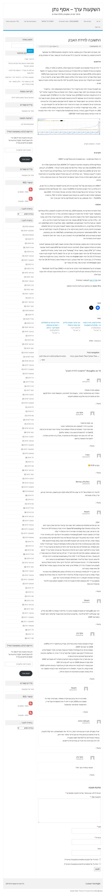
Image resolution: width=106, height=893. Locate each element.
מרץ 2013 (30, 558)
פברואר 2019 (29, 344)
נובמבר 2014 (29, 483)
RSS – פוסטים (23, 192)
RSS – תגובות (23, 201)
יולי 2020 (31, 315)
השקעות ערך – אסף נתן (76, 9)
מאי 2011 (30, 638)
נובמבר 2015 (29, 441)
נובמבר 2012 (29, 575)
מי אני (98, 21)
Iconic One (74, 891)
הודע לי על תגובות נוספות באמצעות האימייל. (81, 859)
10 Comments (95, 46)
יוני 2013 (31, 546)
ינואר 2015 (30, 474)
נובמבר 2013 (29, 525)
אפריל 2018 (29, 357)
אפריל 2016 (29, 420)
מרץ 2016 (30, 424)
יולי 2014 (31, 495)
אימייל (98, 838)
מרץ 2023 (30, 268)
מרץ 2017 (30, 386)
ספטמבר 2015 (28, 449)
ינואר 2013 (30, 567)
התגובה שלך (95, 797)
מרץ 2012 (30, 600)
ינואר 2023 (30, 277)
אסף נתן (53, 46)
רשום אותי (26, 159)
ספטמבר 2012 (28, 579)
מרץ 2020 (30, 323)
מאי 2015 (30, 466)
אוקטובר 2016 (29, 403)
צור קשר (97, 27)
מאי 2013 (30, 550)
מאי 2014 (30, 504)
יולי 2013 (31, 541)
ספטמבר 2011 (28, 621)
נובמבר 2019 (29, 331)
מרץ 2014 (30, 512)
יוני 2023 (31, 264)
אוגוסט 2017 (29, 373)
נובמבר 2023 (29, 256)
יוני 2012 (31, 592)
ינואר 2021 (30, 306)
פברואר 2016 (29, 428)
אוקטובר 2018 (29, 352)
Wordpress (98, 891)
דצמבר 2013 (29, 520)
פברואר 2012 (29, 604)
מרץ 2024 (30, 251)
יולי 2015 (31, 457)
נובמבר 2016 (29, 399)
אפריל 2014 (29, 508)
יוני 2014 (31, 499)
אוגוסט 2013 (29, 537)
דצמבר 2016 (29, 394)
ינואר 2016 (30, 432)
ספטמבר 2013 (28, 533)
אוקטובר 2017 (29, 369)
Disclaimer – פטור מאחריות (68, 21)
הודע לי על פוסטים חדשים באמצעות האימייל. (81, 864)
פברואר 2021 (29, 302)
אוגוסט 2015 (29, 453)
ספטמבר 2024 (28, 230)
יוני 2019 (31, 336)
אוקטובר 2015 (29, 445)
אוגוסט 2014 (29, 491)
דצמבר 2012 (29, 571)
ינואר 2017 (30, 390)
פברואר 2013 (29, 562)
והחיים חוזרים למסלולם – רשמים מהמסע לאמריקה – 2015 (50, 325)
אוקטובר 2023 (29, 260)
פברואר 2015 (29, 470)
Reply (99, 403)
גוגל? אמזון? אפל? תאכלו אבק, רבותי (84, 356)
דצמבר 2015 (29, 436)
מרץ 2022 (30, 285)
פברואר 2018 (29, 361)
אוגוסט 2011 (29, 626)
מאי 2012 (30, 596)
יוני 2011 (31, 634)
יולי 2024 (31, 239)
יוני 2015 (31, 462)
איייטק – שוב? (29, 59)
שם (99, 827)
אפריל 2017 (29, 382)
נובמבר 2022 (29, 281)
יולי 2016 (31, 407)
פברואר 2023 (29, 272)
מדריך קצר (93, 280)
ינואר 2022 (30, 289)
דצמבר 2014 (29, 478)
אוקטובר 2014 (29, 487)
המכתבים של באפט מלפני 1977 (22, 97)
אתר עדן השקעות (28, 111)
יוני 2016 (31, 411)
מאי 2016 (30, 415)
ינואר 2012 (30, 609)
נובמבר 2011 (29, 613)
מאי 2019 (30, 340)
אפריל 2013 (29, 554)
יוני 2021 (31, 298)
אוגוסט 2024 (29, 235)
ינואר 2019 (30, 348)
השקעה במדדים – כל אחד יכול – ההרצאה (19, 77)
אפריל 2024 (29, 247)
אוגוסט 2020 (29, 310)
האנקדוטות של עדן (30, 21)
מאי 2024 (30, 243)
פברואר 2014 (29, 516)
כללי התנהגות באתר (12, 21)
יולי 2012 (31, 588)
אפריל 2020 (29, 319)
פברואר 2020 (29, 327)
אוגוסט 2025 (29, 226)
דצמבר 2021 (29, 294)
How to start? (47, 21)
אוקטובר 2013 (29, 529)
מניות (91, 341)
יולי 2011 (31, 630)
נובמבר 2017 (29, 365)
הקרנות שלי (87, 21)
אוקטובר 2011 (29, 617)
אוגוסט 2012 (29, 583)
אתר (99, 849)
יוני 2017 (31, 378)
